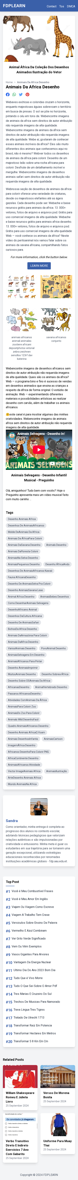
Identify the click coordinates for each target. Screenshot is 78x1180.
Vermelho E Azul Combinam (29, 930)
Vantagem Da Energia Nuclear (32, 962)
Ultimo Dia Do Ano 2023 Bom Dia (34, 970)
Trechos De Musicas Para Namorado (37, 1001)
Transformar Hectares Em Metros (35, 1033)
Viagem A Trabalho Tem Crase (31, 915)
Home (9, 82)
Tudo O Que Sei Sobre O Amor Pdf (35, 986)
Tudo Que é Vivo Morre (28, 978)
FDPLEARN (14, 5)
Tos (61, 6)
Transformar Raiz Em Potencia (33, 1025)
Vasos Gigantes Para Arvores (30, 954)
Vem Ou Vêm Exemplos (27, 946)
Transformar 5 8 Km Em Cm (31, 1041)
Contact (51, 6)
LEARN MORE (39, 265)
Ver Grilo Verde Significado (29, 938)
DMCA (71, 6)
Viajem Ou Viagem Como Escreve (33, 907)
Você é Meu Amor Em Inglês (30, 899)
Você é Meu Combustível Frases (32, 891)
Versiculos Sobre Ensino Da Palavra (34, 922)
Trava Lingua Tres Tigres (29, 1009)
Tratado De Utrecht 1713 (29, 1017)
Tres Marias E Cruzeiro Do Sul (33, 994)
